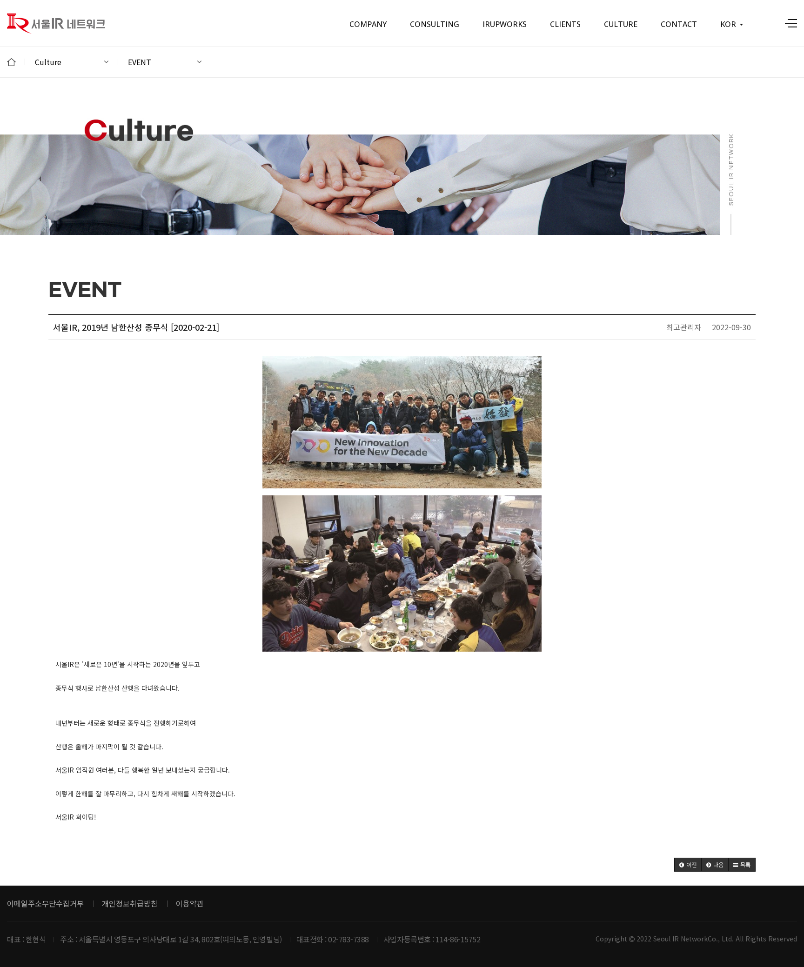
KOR (728, 24)
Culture (48, 61)
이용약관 (190, 903)
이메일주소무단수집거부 (45, 903)
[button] (688, 865)
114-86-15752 (458, 939)
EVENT (139, 61)
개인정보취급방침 (130, 903)
